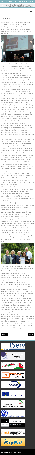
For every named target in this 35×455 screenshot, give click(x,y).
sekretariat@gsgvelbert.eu (26, 1)
